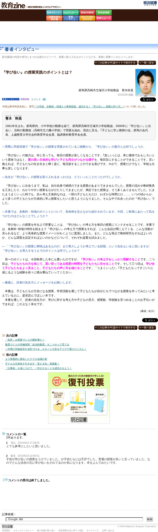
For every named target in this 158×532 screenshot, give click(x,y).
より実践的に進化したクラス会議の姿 (26, 359)
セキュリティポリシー (23, 530)
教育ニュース (104, 18)
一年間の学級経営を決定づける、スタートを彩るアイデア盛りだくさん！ (46, 349)
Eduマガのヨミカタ (87, 18)
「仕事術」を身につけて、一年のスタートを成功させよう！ (38, 368)
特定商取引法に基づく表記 (71, 530)
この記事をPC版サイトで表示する (116, 62)
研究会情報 (104, 13)
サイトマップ (92, 530)
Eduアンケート (71, 13)
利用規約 (6, 530)
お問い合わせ (108, 530)
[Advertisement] (79, 32)
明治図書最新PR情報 (87, 13)
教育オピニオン (54, 13)
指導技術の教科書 (54, 18)
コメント (39, 99)
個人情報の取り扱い (46, 530)
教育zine (32, 5)
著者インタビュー (71, 18)
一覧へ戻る (148, 62)
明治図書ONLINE (150, 3)
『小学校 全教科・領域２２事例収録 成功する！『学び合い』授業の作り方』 (78, 106)
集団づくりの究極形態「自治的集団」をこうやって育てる (37, 344)
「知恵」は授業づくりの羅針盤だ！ (25, 339)
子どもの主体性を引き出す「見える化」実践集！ (32, 363)
